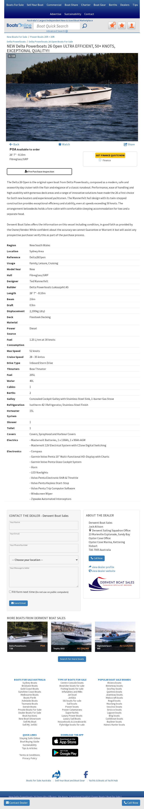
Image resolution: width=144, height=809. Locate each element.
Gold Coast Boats (30, 688)
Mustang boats (114, 703)
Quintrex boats (114, 691)
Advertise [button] (55, 14)
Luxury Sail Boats (72, 718)
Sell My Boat (29, 721)
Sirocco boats (114, 709)
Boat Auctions (29, 715)
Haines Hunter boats (114, 724)
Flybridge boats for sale (72, 724)
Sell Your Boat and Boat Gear (70, 780)
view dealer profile (102, 567)
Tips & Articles (29, 748)
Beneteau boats (114, 685)
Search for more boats (72, 659)
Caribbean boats (114, 718)
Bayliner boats (114, 721)
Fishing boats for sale (72, 688)
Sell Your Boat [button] (35, 5)
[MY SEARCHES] (112, 25)
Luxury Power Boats (72, 715)
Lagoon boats (114, 712)
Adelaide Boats (30, 700)
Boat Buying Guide (29, 741)
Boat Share (71, 5)
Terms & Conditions (29, 755)
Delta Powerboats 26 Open (51, 41)
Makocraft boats (114, 697)
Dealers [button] (124, 5)
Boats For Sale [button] (15, 5)
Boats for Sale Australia (38, 780)
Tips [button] (135, 5)
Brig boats (114, 715)
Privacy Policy (29, 758)
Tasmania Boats (30, 703)
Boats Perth (30, 697)
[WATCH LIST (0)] (122, 25)
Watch (66, 144)
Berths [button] (113, 5)
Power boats (72, 706)
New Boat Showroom (30, 718)
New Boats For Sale (17, 36)
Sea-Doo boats (114, 706)
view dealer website (103, 571)
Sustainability (72, 14)
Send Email (20, 603)
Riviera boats (114, 682)
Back (16, 144)
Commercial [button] (54, 5)
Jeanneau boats (114, 694)
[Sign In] (131, 25)
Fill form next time (39, 592)
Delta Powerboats (16, 41)
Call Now (132, 802)
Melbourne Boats (30, 694)
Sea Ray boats (114, 688)
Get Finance (110, 155)
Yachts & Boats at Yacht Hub (103, 780)
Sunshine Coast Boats (29, 691)
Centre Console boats (72, 682)
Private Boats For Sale (29, 709)
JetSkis (72, 697)
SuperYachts (72, 712)
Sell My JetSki (29, 724)
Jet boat (72, 694)
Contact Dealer (18, 802)
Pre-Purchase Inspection (41, 171)
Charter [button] (85, 5)
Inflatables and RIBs (72, 691)
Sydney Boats (29, 682)
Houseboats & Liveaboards (72, 721)
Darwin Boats (30, 706)
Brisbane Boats (30, 685)
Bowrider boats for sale (72, 685)
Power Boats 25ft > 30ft (42, 36)
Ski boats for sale (72, 700)
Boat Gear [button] (100, 5)
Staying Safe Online (29, 738)
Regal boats (114, 700)
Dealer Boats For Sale (29, 712)
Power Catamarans (72, 709)
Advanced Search (55, 31)
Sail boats (72, 703)
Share (131, 144)
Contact (89, 14)
